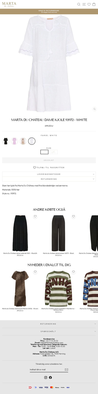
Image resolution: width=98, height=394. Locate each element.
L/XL (53, 152)
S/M (44, 152)
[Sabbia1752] (23, 141)
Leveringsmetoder (49, 174)
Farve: (49, 135)
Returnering (49, 179)
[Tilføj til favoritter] (35, 216)
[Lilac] (14, 141)
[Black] (5, 141)
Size (48, 148)
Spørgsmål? (48, 331)
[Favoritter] (89, 4)
